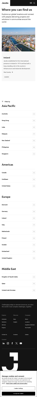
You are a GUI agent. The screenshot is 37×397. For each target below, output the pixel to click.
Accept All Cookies (18, 393)
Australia (5, 114)
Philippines (5, 147)
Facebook (12, 343)
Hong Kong (5, 120)
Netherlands (6, 231)
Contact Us (4, 334)
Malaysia (4, 134)
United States (6, 186)
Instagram (8, 343)
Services (4, 324)
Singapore (5, 154)
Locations (27, 322)
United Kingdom (7, 258)
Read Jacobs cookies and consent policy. (16, 383)
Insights (15, 322)
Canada (4, 172)
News (14, 319)
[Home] (5, 3)
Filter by (7, 101)
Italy (3, 225)
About (26, 319)
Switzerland (5, 251)
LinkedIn (3, 343)
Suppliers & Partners (30, 324)
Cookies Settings (18, 388)
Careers (26, 334)
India (3, 127)
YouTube (21, 343)
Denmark (5, 205)
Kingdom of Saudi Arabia (10, 277)
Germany (5, 211)
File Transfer (28, 327)
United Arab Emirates (8, 290)
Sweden (4, 245)
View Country (7, 72)
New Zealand (6, 140)
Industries (4, 319)
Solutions (4, 322)
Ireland (7, 57)
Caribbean (5, 179)
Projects (4, 327)
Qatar (3, 283)
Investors (15, 334)
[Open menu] (31, 3)
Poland (4, 238)
